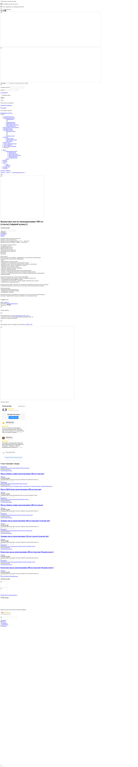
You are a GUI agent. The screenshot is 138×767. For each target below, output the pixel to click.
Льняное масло (10, 119)
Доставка (5, 161)
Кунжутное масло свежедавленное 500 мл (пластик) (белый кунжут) (27, 568)
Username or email (5, 87)
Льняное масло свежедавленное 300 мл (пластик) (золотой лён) (25, 521)
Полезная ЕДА (27, 486)
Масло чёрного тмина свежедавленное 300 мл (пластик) (22, 474)
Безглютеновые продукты (7, 486)
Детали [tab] (2, 236)
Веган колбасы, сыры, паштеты (11, 127)
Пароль (3, 90)
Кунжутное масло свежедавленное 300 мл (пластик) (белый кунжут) (27, 552)
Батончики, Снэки (10, 131)
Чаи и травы (9, 141)
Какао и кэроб (9, 138)
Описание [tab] (3, 234)
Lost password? (4, 92)
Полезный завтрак (7, 128)
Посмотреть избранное (6, 105)
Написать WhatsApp (5, 170)
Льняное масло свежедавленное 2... (9, 595)
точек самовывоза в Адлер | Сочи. (20, 315)
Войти (2, 97)
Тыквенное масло (10, 122)
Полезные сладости (8, 130)
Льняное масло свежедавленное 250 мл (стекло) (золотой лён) (25, 536)
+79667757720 (28, 324)
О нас (4, 163)
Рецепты (5, 160)
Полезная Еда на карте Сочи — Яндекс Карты (13, 460)
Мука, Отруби (6, 142)
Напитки (5, 137)
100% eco (6, 302)
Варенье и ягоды (10, 136)
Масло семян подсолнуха (12, 124)
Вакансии (8, 165)
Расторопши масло (11, 126)
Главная (2, 172)
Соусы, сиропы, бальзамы (9, 146)
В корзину (3, 232)
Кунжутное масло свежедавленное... (9, 576)
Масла (4, 150)
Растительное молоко (11, 139)
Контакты (5, 168)
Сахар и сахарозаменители (10, 143)
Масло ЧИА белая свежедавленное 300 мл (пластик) (21, 489)
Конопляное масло (10, 123)
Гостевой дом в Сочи (8, 116)
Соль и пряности (7, 145)
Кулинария (16, 486)
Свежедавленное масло (9, 118)
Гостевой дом (6, 166)
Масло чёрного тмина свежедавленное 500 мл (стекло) (22, 505)
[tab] (24, 234)
